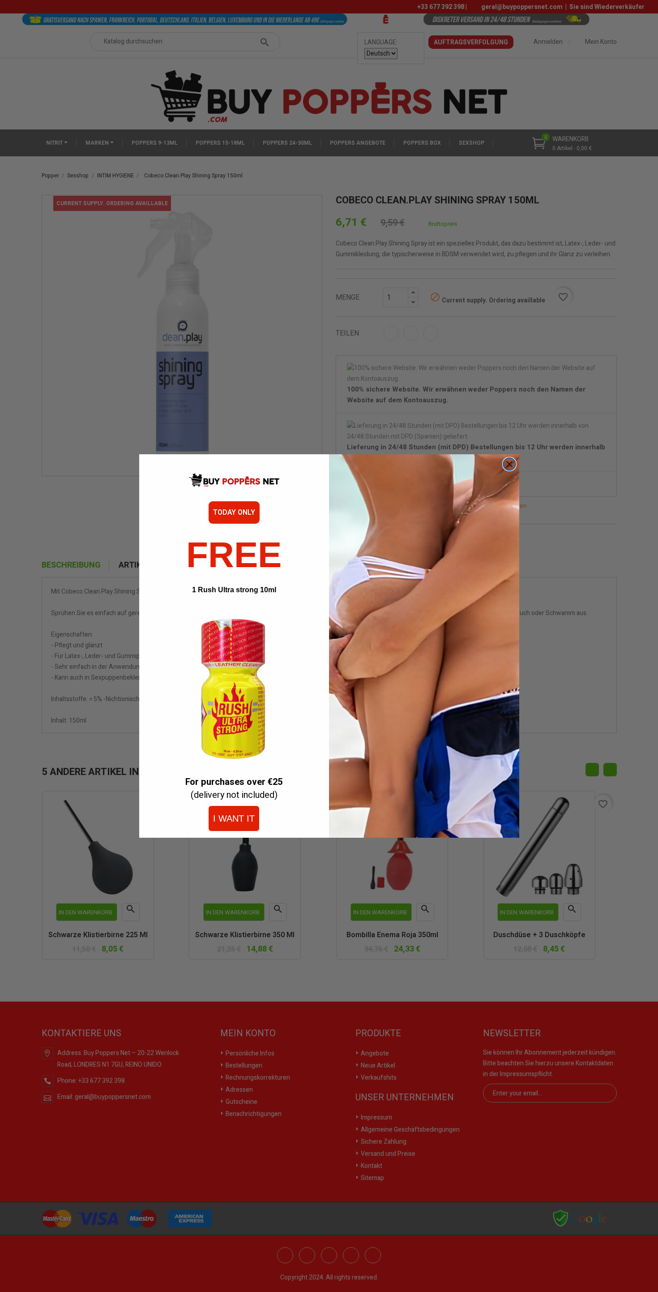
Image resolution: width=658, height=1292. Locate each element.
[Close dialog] (509, 464)
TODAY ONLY (234, 512)
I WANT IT (234, 818)
